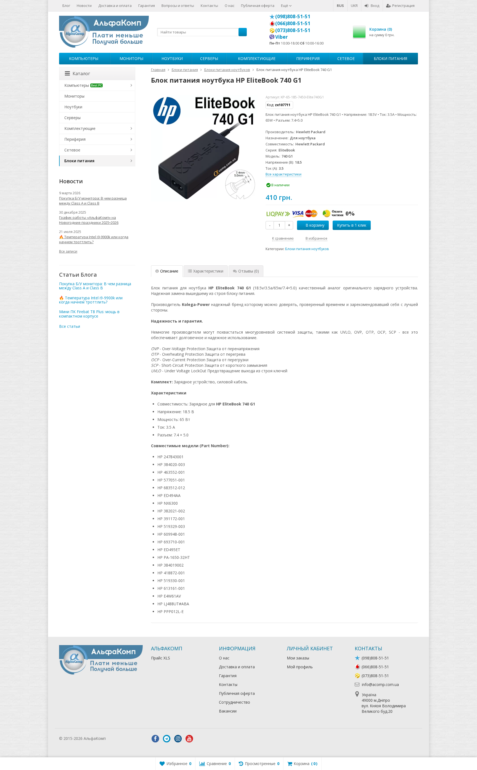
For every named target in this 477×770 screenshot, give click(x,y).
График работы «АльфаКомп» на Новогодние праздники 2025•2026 (88, 220)
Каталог (81, 73)
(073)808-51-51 (292, 30)
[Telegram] (166, 738)
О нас (229, 5)
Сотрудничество (234, 702)
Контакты (209, 5)
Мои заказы (298, 658)
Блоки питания (390, 58)
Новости (84, 5)
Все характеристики (283, 174)
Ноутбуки (172, 58)
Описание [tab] (169, 271)
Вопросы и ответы (177, 5)
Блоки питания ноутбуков (307, 249)
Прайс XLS (160, 658)
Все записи (68, 251)
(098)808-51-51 (292, 16)
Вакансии (228, 711)
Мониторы (131, 58)
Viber (281, 36)
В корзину (315, 225)
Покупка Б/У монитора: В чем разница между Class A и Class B (93, 201)
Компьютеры (83, 58)
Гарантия (146, 5)
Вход (375, 5)
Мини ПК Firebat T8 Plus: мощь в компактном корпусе (89, 313)
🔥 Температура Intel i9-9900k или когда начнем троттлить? (93, 239)
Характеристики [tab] (208, 271)
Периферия (308, 58)
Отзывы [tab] (248, 271)
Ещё (285, 5)
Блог (66, 5)
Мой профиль (300, 666)
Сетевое (346, 58)
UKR (354, 5)
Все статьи (69, 326)
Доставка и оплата (115, 5)
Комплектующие (256, 58)
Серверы (209, 58)
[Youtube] (189, 738)
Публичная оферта (257, 5)
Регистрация (403, 5)
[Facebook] (155, 738)
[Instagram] (178, 738)
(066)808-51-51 (292, 23)
